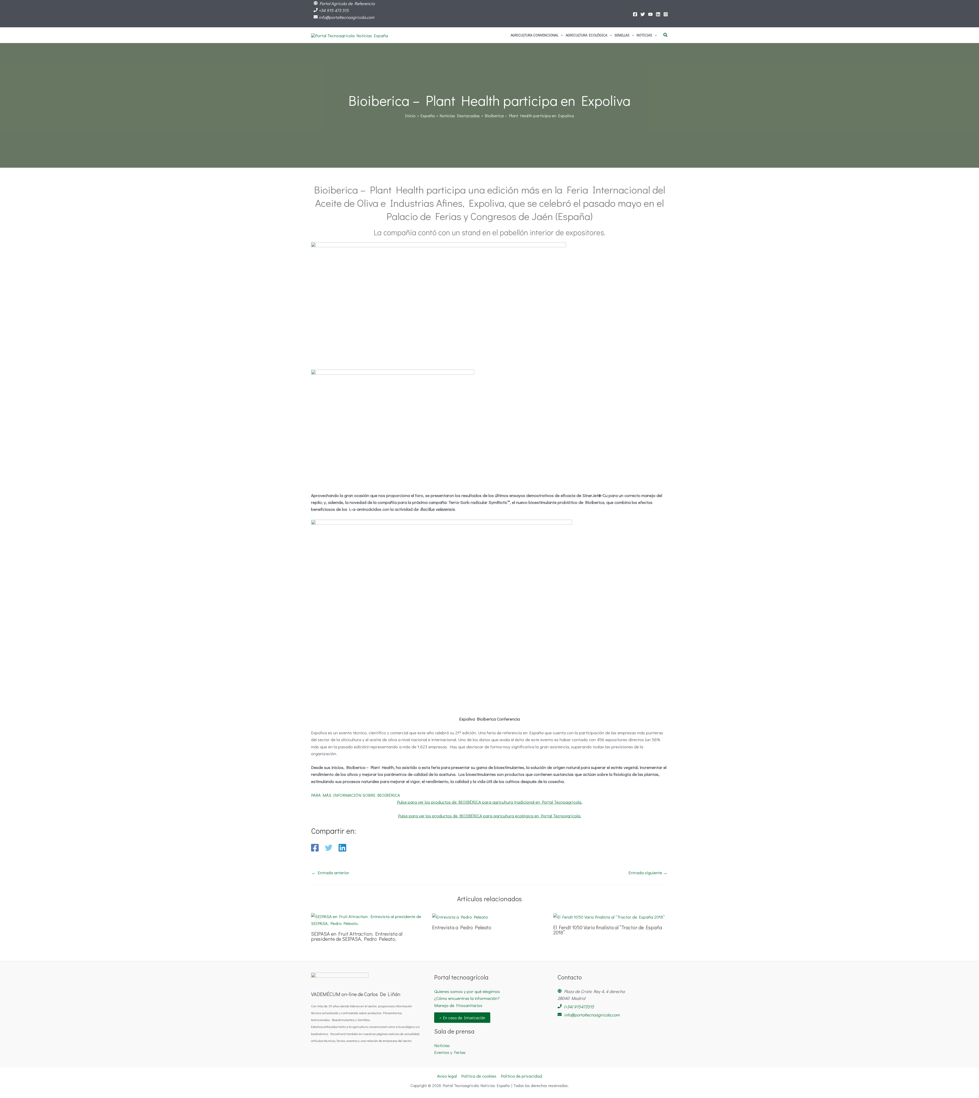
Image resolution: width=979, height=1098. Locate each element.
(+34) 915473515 (579, 1007)
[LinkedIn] (658, 14)
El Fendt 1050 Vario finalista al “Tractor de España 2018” (607, 930)
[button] (560, 35)
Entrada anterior (330, 872)
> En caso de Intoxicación (462, 1017)
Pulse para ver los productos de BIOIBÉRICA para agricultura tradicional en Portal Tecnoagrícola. (489, 802)
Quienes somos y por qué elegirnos (467, 991)
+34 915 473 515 (334, 10)
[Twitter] (642, 14)
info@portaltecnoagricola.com (346, 17)
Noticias (442, 1045)
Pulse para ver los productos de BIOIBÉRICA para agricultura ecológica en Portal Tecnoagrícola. (489, 816)
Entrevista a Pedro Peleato (461, 927)
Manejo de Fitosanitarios (458, 1005)
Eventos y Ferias (450, 1052)
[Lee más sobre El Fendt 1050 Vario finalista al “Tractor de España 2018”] (609, 916)
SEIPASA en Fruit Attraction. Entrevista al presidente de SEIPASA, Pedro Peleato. (356, 936)
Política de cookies (478, 1076)
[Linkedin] (342, 848)
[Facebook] (635, 14)
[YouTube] (650, 14)
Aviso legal (447, 1076)
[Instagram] (665, 14)
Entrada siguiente (647, 872)
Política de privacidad (521, 1076)
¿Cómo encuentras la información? (467, 998)
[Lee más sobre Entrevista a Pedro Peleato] (460, 916)
